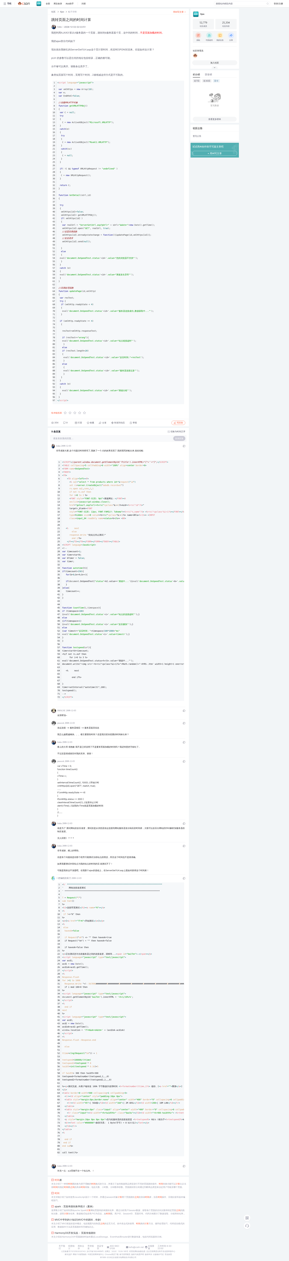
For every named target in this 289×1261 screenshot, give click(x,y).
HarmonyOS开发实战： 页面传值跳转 (75, 1232)
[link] (53, 11)
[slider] (76, 412)
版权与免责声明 (137, 1254)
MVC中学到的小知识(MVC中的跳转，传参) (78, 1219)
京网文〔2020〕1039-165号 (116, 1251)
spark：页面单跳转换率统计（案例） (75, 1206)
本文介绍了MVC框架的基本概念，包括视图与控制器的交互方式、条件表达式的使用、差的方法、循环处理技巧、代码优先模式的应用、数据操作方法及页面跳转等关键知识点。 (118, 1225)
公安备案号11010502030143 (73, 1251)
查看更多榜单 (214, 119)
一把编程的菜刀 (63, 878)
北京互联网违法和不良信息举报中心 (160, 1251)
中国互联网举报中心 (96, 1254)
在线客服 (151, 1247)
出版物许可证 (158, 1254)
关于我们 (62, 1247)
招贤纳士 (71, 1247)
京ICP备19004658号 (95, 1251)
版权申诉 (148, 1254)
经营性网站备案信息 (137, 1251)
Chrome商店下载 (112, 1254)
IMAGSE (61, 710)
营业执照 (168, 1254)
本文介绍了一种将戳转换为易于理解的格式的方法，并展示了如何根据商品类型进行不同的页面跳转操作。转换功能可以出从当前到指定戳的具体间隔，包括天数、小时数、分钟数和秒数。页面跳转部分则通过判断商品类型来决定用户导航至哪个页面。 (118, 1185)
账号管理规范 (125, 1254)
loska (58, 446)
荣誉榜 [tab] (208, 74)
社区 (53, 11)
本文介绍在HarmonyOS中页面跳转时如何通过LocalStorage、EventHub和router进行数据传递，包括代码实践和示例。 (107, 1236)
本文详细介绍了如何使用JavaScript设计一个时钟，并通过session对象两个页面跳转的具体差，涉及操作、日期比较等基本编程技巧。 (118, 1199)
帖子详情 (72, 11)
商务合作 (81, 1247)
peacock (60, 723)
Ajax (62, 11)
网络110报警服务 (80, 1254)
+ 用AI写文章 (215, 153)
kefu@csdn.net (136, 1247)
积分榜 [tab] (196, 74)
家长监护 (68, 1254)
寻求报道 (90, 1247)
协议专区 (100, 1247)
